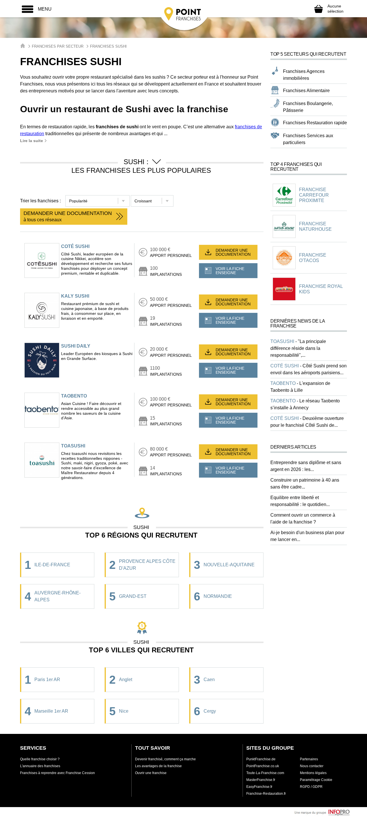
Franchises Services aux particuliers (308, 139)
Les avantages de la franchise (158, 766)
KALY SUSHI (75, 296)
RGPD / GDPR (311, 787)
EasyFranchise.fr (259, 787)
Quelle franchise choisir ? (40, 759)
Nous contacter (311, 766)
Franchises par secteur (57, 46)
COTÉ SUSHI (75, 246)
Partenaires (309, 759)
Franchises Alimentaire (306, 90)
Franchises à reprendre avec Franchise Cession (57, 773)
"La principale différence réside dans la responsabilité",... (298, 348)
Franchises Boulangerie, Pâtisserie (308, 107)
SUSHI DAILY (75, 346)
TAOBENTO (74, 395)
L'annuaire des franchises (40, 766)
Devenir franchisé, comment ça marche (165, 759)
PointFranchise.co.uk (262, 766)
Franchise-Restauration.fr (266, 794)
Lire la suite (32, 140)
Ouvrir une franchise (151, 773)
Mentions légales (313, 773)
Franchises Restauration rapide (315, 122)
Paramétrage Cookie (316, 780)
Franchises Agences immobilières (304, 75)
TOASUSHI (73, 445)
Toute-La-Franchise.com (265, 773)
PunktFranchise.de (261, 759)
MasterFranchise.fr (260, 780)
